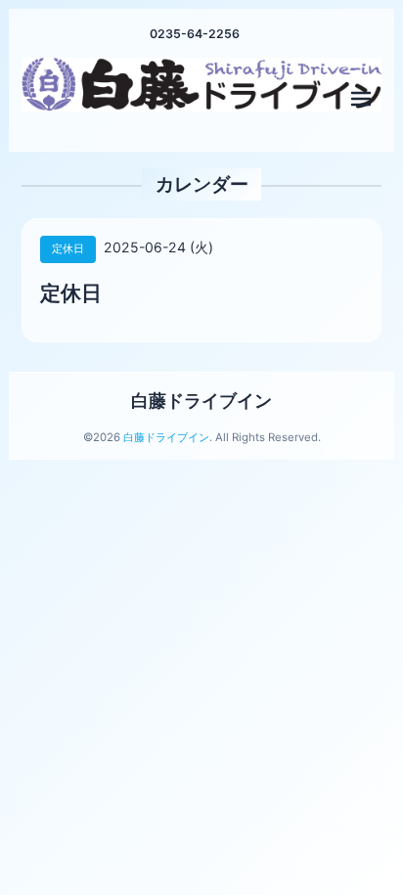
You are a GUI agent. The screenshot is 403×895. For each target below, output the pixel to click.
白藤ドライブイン (201, 400)
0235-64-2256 (195, 33)
